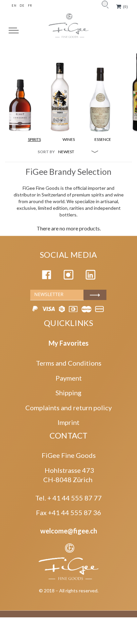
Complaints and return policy (68, 408)
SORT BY (46, 151)
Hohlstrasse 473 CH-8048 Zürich (68, 475)
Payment (69, 378)
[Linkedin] (90, 277)
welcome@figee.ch (68, 531)
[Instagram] (68, 277)
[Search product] (105, 4)
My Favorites (68, 343)
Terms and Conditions (68, 363)
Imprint (68, 422)
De (22, 5)
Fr (30, 5)
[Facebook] (46, 277)
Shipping (68, 393)
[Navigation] (13, 30)
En (14, 5)
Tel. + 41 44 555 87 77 (68, 498)
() (125, 6)
